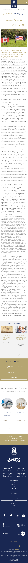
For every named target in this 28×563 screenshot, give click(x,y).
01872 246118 (14, 484)
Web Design (10, 545)
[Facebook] (5, 515)
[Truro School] (14, 2)
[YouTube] (23, 515)
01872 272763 (21, 471)
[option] (7, 338)
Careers (11, 15)
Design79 (16, 545)
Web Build (11, 549)
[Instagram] (17, 515)
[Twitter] (11, 515)
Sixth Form (22, 15)
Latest (16, 15)
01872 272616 (7, 471)
